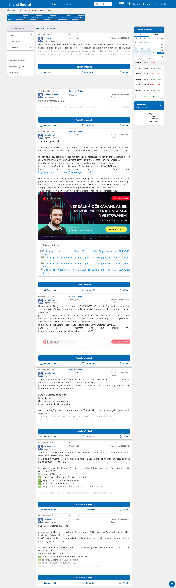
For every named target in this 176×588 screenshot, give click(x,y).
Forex (11, 35)
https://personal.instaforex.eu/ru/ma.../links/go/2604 (65, 422)
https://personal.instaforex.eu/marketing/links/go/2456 (66, 172)
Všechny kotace (149, 96)
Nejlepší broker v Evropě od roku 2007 (153, 117)
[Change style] (156, 4)
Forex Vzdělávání (30, 10)
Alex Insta (49, 135)
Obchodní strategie (17, 60)
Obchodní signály (16, 66)
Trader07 (48, 38)
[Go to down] (172, 584)
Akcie (11, 54)
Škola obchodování (17, 73)
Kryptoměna (14, 41)
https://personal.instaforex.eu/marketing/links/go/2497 (66, 331)
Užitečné (68, 4)
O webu (55, 4)
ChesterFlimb (51, 94)
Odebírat (114, 41)
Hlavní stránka (17, 10)
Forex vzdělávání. (45, 10)
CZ (165, 4)
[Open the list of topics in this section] (31, 35)
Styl (160, 4)
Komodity (13, 47)
